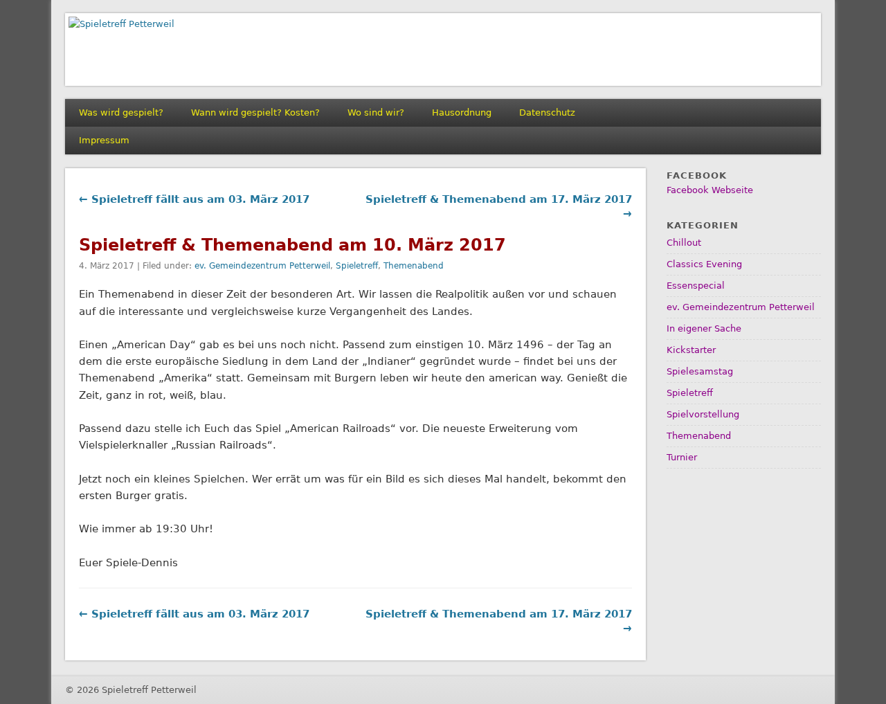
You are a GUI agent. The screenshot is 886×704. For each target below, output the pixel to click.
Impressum (104, 140)
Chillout (684, 242)
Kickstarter (691, 350)
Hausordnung (461, 112)
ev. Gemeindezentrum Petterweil (262, 266)
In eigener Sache (704, 328)
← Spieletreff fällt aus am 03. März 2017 (194, 199)
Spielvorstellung (703, 414)
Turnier (682, 457)
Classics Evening (704, 264)
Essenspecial (696, 285)
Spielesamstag (700, 371)
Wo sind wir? (375, 112)
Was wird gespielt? (121, 112)
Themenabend (413, 266)
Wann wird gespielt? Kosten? (255, 112)
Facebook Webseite (710, 190)
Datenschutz (547, 112)
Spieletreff (357, 266)
